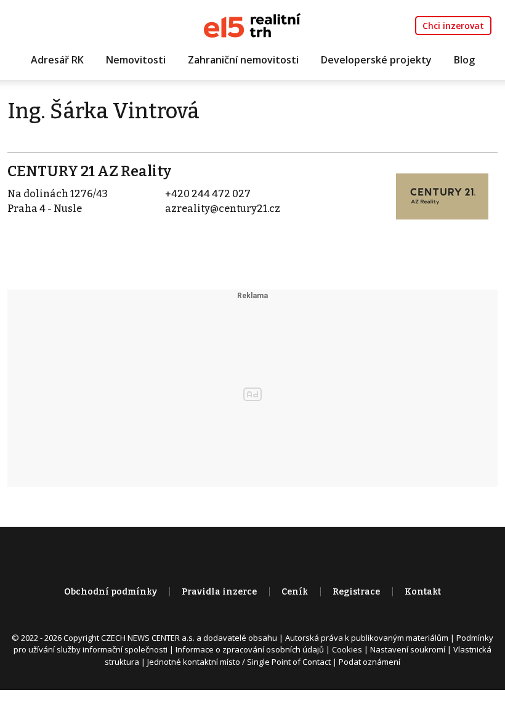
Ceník (294, 592)
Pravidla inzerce (219, 592)
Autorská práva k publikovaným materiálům (366, 637)
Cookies (347, 649)
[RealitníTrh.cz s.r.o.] (252, 24)
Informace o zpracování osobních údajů (250, 649)
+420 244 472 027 (208, 194)
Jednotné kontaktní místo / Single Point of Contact (239, 661)
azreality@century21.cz (222, 208)
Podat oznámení (369, 661)
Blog (464, 60)
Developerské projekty (376, 60)
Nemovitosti (136, 60)
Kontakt (423, 592)
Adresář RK (57, 60)
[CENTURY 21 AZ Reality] (442, 195)
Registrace (356, 592)
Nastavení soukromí (407, 649)
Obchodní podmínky (110, 592)
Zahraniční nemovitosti (243, 60)
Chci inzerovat (453, 25)
